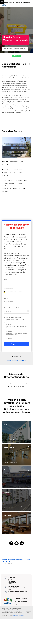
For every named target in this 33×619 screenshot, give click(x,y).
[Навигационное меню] (2, 2)
